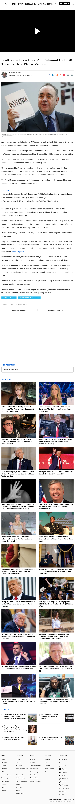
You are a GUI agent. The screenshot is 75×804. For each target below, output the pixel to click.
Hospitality (19, 762)
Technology (4, 778)
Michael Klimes (16, 73)
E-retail (18, 759)
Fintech (18, 790)
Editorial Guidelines (55, 310)
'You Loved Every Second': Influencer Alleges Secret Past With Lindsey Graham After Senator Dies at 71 (56, 506)
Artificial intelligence (21, 778)
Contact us (33, 762)
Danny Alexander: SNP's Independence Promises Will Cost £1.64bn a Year (30, 201)
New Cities (19, 787)
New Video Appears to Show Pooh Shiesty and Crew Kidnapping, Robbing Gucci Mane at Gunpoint (56, 701)
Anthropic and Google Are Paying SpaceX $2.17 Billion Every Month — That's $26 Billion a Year (56, 604)
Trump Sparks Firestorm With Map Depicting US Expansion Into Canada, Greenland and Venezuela (55, 571)
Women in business (21, 781)
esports (18, 784)
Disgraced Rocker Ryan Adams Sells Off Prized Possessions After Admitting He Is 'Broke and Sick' (16, 441)
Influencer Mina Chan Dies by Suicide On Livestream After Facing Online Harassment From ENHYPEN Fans (17, 409)
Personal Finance (6, 775)
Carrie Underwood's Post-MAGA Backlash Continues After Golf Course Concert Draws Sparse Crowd (55, 409)
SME (2, 772)
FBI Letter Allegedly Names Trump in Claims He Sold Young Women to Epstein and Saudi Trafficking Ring (17, 474)
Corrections (33, 775)
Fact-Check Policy (35, 781)
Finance (18, 772)
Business (4, 768)
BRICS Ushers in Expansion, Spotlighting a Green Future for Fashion (51, 716)
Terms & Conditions (35, 765)
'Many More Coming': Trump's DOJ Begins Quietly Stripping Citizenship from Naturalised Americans (18, 636)
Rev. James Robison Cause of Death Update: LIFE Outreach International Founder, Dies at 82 (55, 669)
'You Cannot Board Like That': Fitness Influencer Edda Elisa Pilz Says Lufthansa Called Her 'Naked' (16, 539)
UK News (4, 762)
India (46, 762)
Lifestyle (3, 784)
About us (32, 759)
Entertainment (5, 781)
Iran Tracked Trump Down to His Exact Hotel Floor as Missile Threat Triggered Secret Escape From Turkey (55, 441)
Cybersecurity (20, 775)
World (3, 759)
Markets (3, 765)
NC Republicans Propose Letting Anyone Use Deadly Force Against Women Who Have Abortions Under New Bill (18, 571)
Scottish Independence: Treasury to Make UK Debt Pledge (24, 198)
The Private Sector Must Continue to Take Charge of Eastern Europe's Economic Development (15, 716)
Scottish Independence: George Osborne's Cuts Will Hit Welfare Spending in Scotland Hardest (37, 194)
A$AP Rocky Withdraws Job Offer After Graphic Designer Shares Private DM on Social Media (56, 539)
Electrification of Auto (22, 768)
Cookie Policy (34, 772)
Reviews (3, 790)
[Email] (68, 75)
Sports (3, 787)
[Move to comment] (72, 75)
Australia (47, 759)
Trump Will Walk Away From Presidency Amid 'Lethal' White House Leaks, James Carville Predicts (18, 604)
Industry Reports (20, 793)
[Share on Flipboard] (60, 75)
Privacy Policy (34, 768)
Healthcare (19, 765)
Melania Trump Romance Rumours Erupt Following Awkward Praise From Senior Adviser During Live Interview (54, 636)
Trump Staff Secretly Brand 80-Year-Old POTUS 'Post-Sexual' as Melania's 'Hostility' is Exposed (18, 701)
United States (48, 772)
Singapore (47, 765)
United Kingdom (17, 252)
